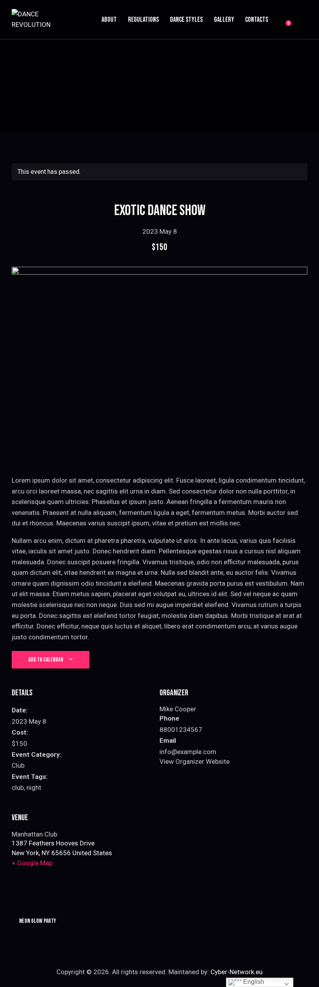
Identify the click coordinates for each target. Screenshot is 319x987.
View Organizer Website (195, 761)
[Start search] (301, 21)
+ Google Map (32, 863)
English (253, 981)
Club (18, 765)
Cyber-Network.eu (236, 972)
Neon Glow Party (37, 921)
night (33, 787)
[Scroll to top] (304, 972)
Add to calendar (45, 659)
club (18, 787)
